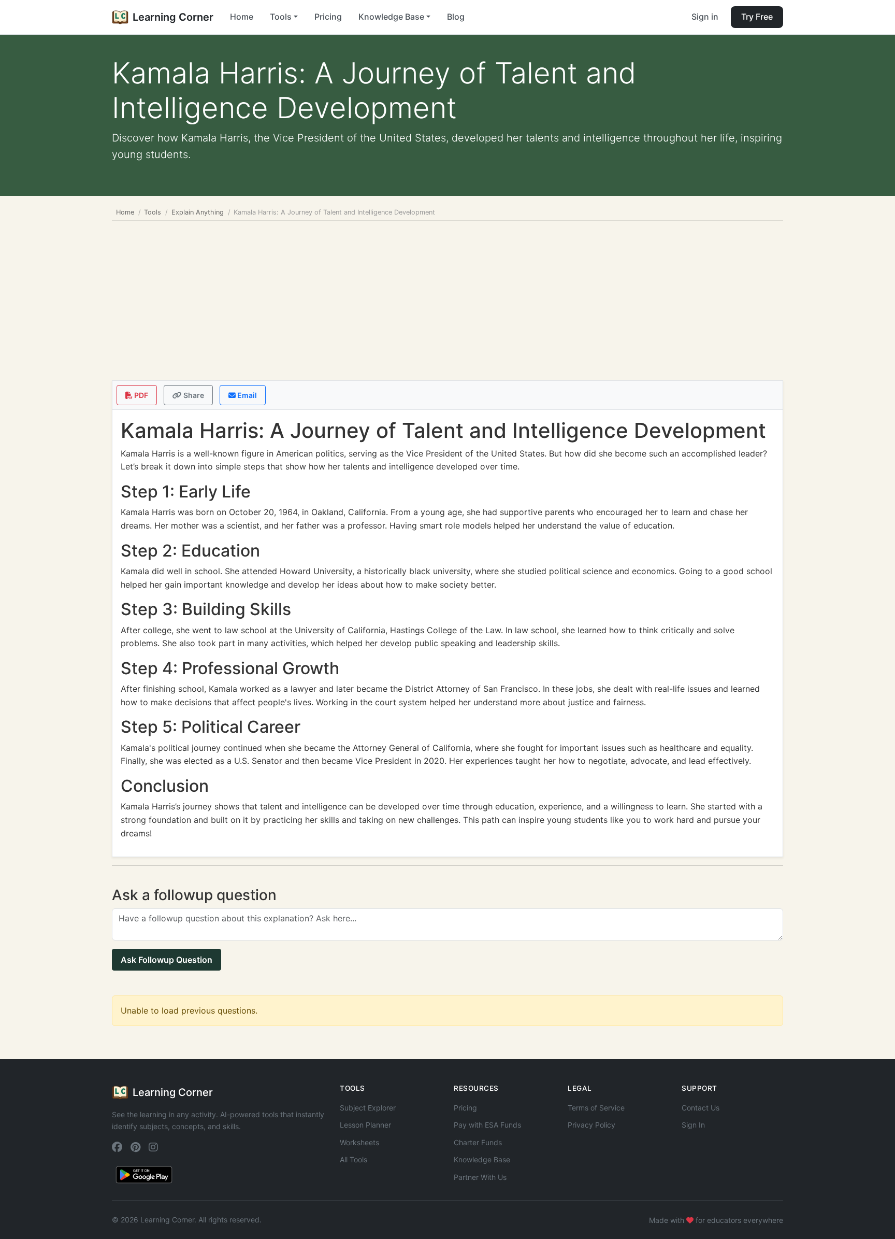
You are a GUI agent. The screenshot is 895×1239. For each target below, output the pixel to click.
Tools (152, 212)
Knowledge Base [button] (391, 16)
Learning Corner (173, 17)
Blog (456, 16)
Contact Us (700, 1107)
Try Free (757, 16)
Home (241, 16)
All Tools (353, 1159)
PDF (140, 395)
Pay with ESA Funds (487, 1124)
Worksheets (359, 1142)
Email (246, 395)
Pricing (328, 16)
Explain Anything (197, 212)
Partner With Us (480, 1177)
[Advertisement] (447, 298)
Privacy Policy (591, 1124)
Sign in (704, 16)
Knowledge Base (482, 1159)
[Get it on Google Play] (144, 1174)
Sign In (693, 1124)
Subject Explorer (368, 1107)
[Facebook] (117, 1147)
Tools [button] (281, 16)
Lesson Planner (365, 1124)
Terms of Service (596, 1107)
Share (193, 395)
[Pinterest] (135, 1147)
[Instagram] (153, 1147)
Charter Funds (478, 1142)
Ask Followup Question (166, 960)
